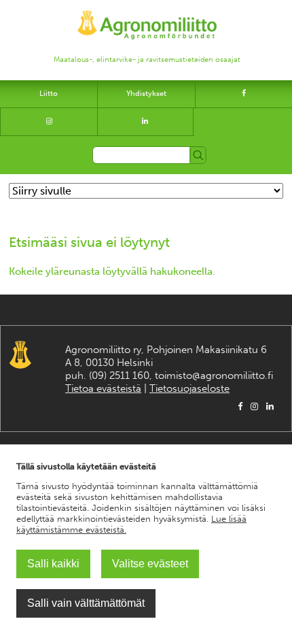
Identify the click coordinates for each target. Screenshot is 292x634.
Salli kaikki (53, 563)
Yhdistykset (146, 93)
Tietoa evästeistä (103, 388)
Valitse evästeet (150, 563)
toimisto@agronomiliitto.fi (214, 375)
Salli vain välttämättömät (86, 603)
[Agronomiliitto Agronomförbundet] (147, 18)
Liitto (48, 93)
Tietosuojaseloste (189, 388)
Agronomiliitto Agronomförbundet (20, 355)
